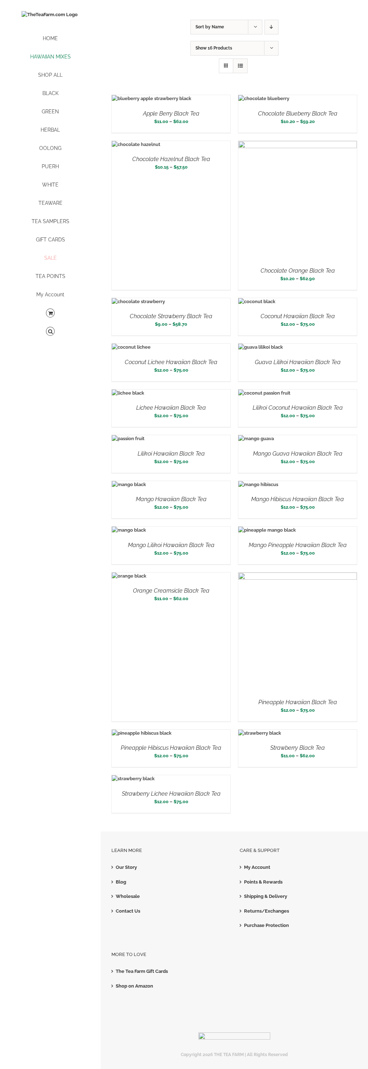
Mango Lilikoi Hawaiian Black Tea (171, 545)
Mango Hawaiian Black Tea (171, 499)
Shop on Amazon (134, 986)
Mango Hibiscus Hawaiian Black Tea (297, 499)
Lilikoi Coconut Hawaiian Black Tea (298, 407)
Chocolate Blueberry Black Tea (297, 113)
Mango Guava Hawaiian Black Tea (297, 453)
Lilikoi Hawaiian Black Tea (171, 453)
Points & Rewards (263, 882)
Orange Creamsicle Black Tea (171, 590)
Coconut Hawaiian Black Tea (298, 316)
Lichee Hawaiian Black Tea (171, 407)
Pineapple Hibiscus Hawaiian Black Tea (171, 747)
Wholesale (128, 896)
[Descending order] (271, 27)
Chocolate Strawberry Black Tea (171, 316)
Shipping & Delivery (265, 896)
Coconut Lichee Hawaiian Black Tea (171, 362)
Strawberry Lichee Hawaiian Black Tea (171, 793)
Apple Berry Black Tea (171, 113)
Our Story (126, 867)
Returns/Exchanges (266, 911)
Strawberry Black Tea (297, 747)
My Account (257, 867)
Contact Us (128, 911)
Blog (121, 882)
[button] (50, 331)
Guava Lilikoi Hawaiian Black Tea (298, 362)
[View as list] (240, 66)
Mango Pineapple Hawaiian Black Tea (298, 545)
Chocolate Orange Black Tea (298, 270)
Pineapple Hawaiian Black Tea (297, 702)
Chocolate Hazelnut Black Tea (171, 159)
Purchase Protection (266, 925)
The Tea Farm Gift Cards (142, 971)
